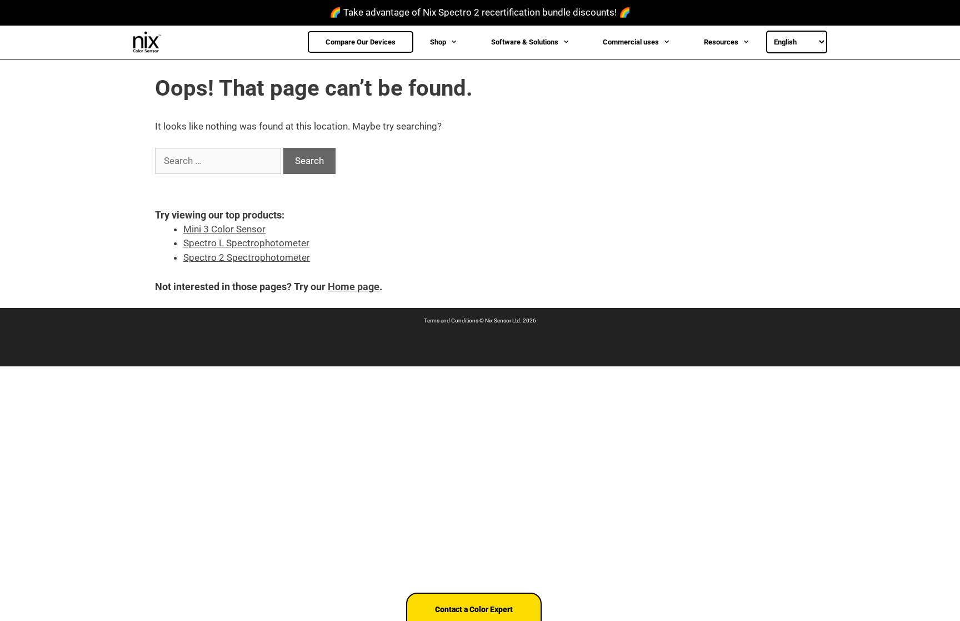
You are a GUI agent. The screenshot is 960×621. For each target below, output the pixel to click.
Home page (353, 286)
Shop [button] (438, 42)
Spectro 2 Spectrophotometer (246, 257)
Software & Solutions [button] (524, 42)
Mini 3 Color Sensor (224, 229)
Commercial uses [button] (631, 42)
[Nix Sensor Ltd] (150, 42)
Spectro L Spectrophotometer (246, 243)
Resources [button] (721, 42)
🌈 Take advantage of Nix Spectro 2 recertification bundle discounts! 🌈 (480, 12)
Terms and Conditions (451, 320)
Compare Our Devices (361, 42)
